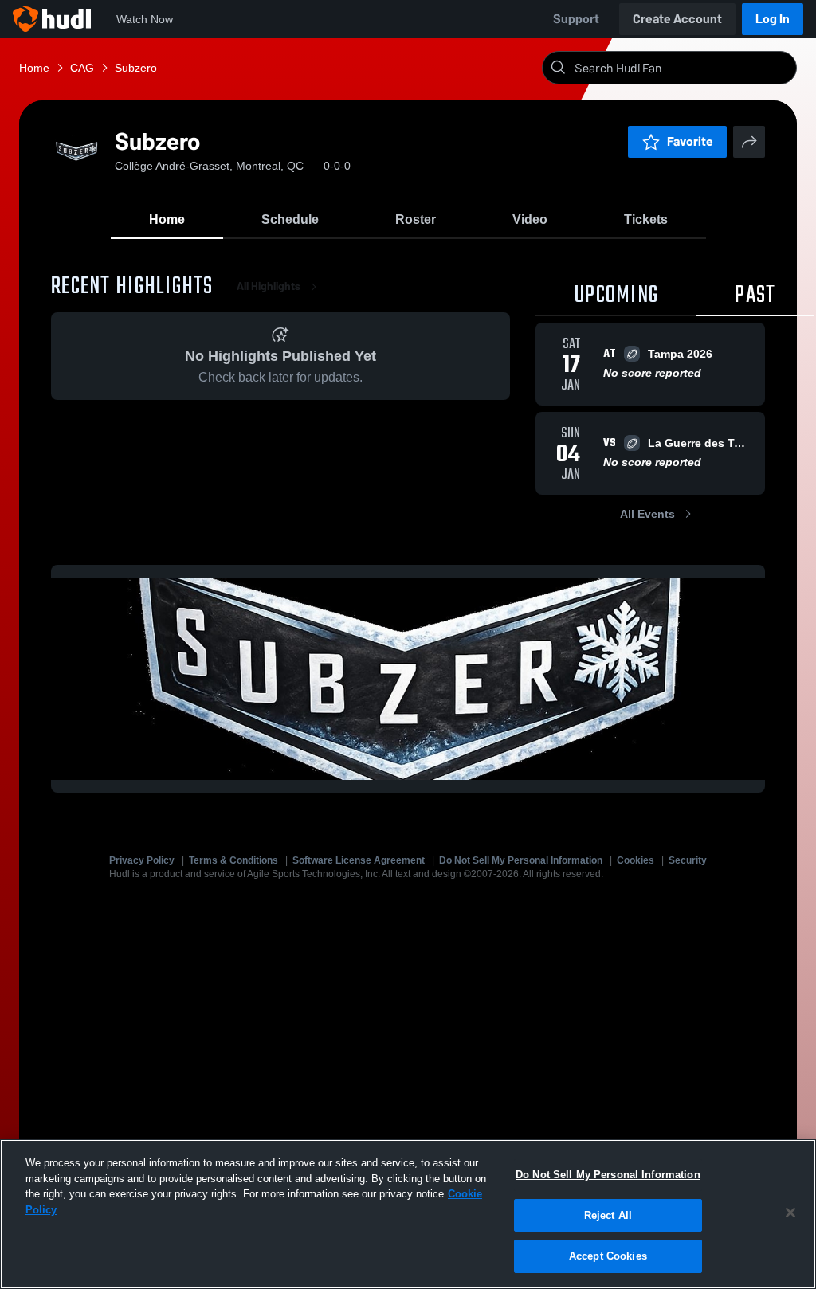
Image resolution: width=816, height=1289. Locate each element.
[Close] (790, 1212)
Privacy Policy (142, 860)
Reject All (608, 1215)
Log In (772, 18)
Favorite (690, 141)
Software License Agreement (358, 860)
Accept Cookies (608, 1256)
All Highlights (268, 286)
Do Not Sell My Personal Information (520, 860)
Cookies (635, 860)
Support (576, 18)
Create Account (677, 18)
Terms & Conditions (233, 860)
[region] (408, 1214)
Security (688, 860)
